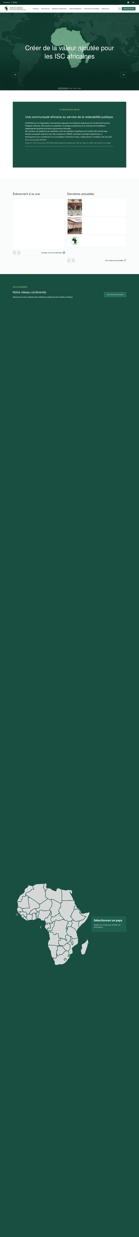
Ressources (105, 9)
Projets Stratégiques (75, 9)
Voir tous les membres (115, 294)
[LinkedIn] (128, 2)
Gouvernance (45, 9)
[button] (16, 75)
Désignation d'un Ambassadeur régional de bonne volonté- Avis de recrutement (102, 241)
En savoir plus (69, 158)
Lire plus (85, 215)
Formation (6, 2)
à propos (35, 9)
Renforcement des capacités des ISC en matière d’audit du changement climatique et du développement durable (102, 205)
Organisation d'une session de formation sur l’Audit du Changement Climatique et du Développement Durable (37, 202)
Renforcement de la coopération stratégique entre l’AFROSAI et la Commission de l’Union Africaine (103, 223)
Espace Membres (129, 8)
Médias (15, 2)
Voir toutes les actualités (114, 260)
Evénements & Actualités (91, 9)
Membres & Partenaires (59, 9)
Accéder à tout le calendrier (51, 252)
